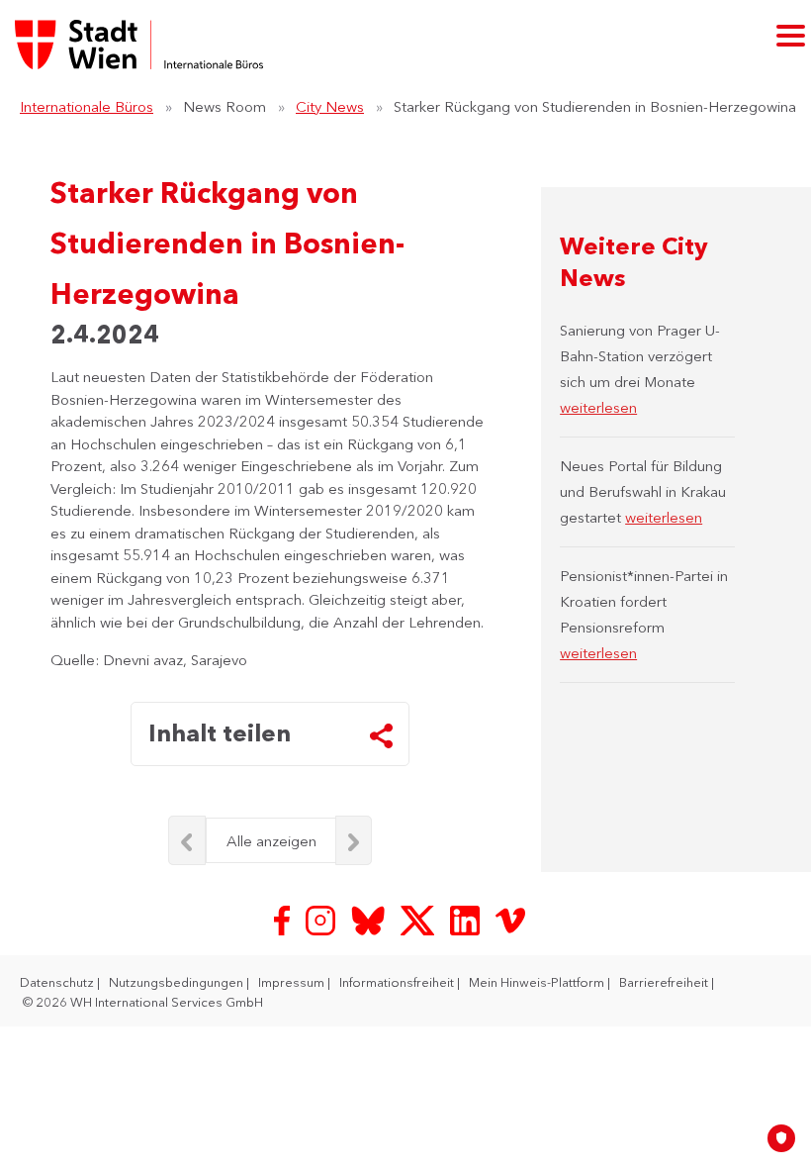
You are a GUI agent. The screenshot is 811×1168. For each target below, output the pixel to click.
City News (330, 106)
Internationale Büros (86, 106)
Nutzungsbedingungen (177, 982)
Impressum (292, 982)
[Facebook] (284, 918)
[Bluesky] (370, 918)
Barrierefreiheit (665, 982)
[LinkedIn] (467, 918)
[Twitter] (419, 918)
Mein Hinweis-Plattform (538, 982)
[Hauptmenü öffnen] (790, 35)
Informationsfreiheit (398, 982)
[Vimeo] (510, 918)
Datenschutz (58, 982)
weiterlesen (598, 407)
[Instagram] (322, 918)
